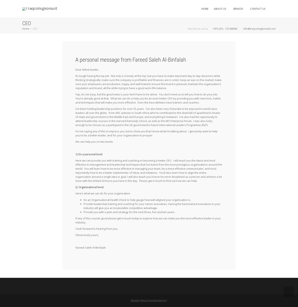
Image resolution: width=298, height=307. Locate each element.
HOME (204, 9)
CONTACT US (257, 9)
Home (25, 28)
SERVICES (238, 9)
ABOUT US (220, 9)
